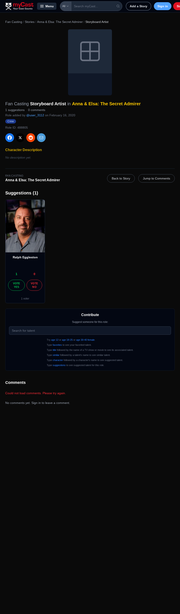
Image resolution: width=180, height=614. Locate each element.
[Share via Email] (41, 137)
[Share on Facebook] (9, 137)
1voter (25, 298)
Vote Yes (16, 285)
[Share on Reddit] (30, 137)
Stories (29, 22)
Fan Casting (13, 22)
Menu (49, 6)
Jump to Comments (156, 178)
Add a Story (138, 6)
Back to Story (121, 178)
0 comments (36, 110)
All (63, 6)
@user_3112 (35, 115)
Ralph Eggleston (25, 257)
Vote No (34, 285)
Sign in (162, 6)
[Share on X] (20, 137)
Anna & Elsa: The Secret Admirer (60, 22)
